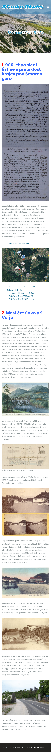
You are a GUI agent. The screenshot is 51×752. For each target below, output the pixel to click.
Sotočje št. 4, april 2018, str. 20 (21, 299)
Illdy (10, 747)
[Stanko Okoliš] (23, 7)
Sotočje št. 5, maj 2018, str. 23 (21, 296)
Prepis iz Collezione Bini (19, 243)
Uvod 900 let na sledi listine (23, 293)
